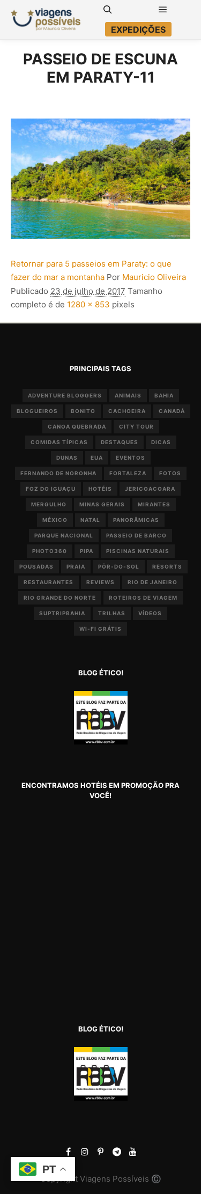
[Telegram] (117, 1152)
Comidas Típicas (59, 442)
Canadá (172, 411)
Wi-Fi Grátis (100, 628)
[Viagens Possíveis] (45, 19)
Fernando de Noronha (58, 473)
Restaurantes (48, 582)
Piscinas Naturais (137, 551)
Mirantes (154, 504)
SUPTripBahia (62, 613)
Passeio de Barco (136, 535)
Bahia (164, 395)
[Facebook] (69, 1152)
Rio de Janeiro (152, 582)
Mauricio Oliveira (154, 277)
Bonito (83, 411)
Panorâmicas (136, 520)
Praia (75, 566)
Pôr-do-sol (118, 566)
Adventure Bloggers (65, 395)
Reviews (100, 582)
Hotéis (100, 488)
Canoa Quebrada (77, 426)
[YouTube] (133, 1152)
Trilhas (111, 613)
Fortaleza (127, 473)
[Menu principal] (163, 10)
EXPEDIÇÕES (138, 29)
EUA (97, 457)
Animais (128, 395)
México (55, 520)
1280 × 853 (88, 304)
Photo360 (49, 551)
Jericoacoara (150, 488)
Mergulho (48, 504)
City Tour (136, 426)
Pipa (86, 551)
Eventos (130, 457)
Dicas (161, 442)
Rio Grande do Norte (60, 597)
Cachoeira (127, 411)
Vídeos (150, 613)
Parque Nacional (63, 535)
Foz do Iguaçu (51, 488)
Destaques (119, 442)
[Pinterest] (101, 1152)
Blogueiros (37, 411)
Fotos (170, 473)
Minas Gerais (102, 504)
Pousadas (36, 566)
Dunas (67, 457)
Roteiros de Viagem (143, 597)
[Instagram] (85, 1152)
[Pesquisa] (107, 10)
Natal (90, 520)
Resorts (167, 566)
